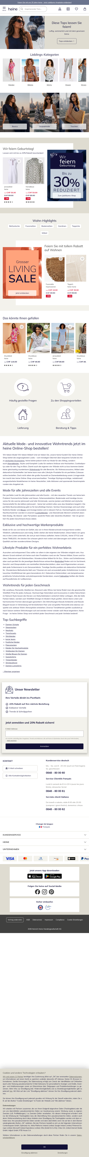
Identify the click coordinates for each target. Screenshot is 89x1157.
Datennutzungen (75, 1077)
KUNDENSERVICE (12, 834)
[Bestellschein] (68, 9)
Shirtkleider (11, 636)
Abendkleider (13, 463)
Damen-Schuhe (12, 624)
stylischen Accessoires (15, 460)
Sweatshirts (11, 657)
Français (46, 827)
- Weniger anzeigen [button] (11, 671)
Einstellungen (63, 1153)
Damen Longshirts (13, 666)
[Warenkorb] (85, 9)
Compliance (60, 920)
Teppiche (76, 226)
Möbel (44, 233)
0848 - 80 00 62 (55, 809)
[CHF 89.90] (62, 338)
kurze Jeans (10, 639)
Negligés (9, 630)
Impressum (49, 920)
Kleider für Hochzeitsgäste (17, 648)
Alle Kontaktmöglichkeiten (19, 775)
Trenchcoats (11, 633)
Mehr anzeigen (12, 740)
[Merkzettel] (76, 9)
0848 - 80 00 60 (55, 772)
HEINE (6, 842)
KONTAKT (8, 761)
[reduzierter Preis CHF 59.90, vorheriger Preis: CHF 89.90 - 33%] (13, 170)
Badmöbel (59, 561)
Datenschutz (37, 920)
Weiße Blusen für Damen (16, 654)
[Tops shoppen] (22, 32)
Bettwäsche (14, 226)
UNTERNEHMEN (11, 849)
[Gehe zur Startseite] (12, 9)
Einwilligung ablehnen (29, 1153)
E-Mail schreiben (14, 769)
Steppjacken (11, 627)
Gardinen (62, 226)
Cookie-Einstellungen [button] (75, 920)
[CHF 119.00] (14, 338)
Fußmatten (64, 576)
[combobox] (36, 9)
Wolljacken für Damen (15, 651)
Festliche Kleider (13, 642)
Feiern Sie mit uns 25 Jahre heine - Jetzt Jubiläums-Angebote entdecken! (45, 2)
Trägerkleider (11, 660)
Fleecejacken (11, 645)
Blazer (23, 510)
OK (44, 1147)
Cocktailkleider (41, 513)
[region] (44, 1113)
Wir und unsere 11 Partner (13, 1077)
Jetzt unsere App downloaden (44, 870)
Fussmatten (30, 226)
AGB (28, 920)
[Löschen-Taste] (44, 9)
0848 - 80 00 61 (55, 791)
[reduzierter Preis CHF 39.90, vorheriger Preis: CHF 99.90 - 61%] (76, 268)
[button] (4, 9)
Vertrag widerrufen (15, 920)
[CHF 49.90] (38, 338)
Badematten (46, 226)
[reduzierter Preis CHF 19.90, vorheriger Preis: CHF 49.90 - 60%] (54, 268)
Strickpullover (11, 663)
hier (11, 1091)
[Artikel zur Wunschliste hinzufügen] (19, 161)
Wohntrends (34, 469)
